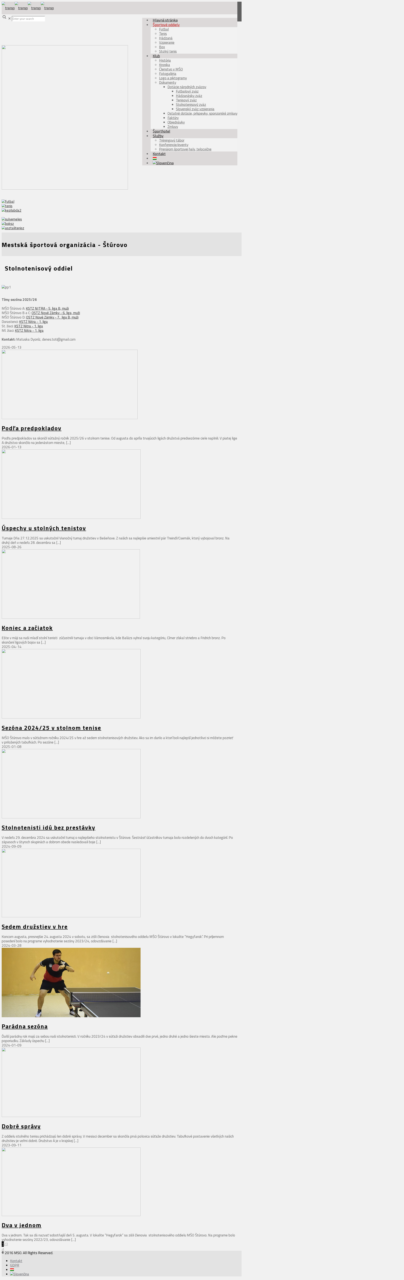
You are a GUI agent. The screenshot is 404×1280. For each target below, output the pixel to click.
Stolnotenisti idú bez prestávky (48, 827)
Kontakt (16, 1261)
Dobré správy (21, 1126)
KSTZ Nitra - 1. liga (33, 321)
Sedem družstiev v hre (35, 926)
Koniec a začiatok (27, 627)
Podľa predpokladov (31, 428)
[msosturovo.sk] (28, 8)
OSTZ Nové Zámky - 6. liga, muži (56, 313)
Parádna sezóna (25, 1026)
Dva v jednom (21, 1225)
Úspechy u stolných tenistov (44, 527)
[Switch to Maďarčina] (12, 1269)
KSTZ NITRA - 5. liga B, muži (47, 308)
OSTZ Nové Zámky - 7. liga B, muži (52, 317)
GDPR (14, 1265)
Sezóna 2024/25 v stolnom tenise (51, 727)
